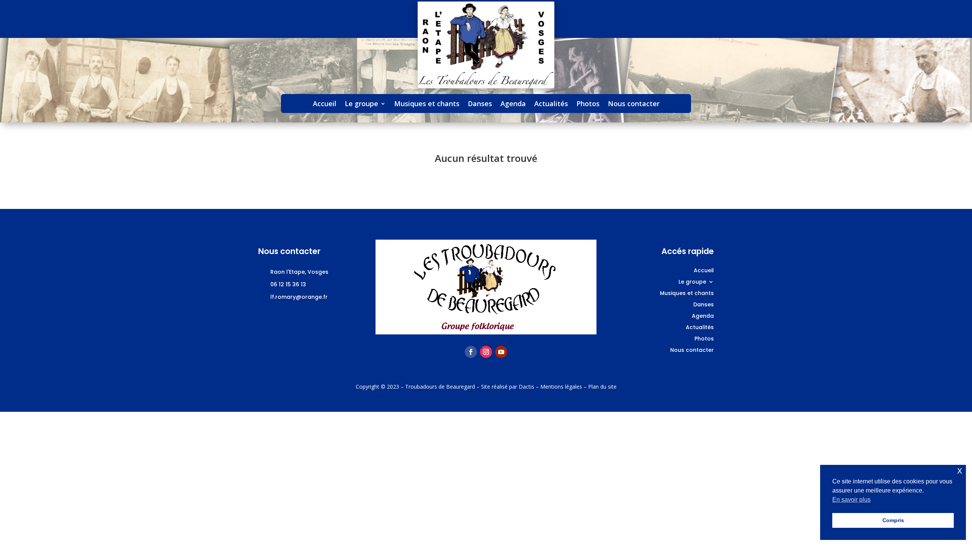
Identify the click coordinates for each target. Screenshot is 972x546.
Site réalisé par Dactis (507, 386)
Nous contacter (634, 104)
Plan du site (602, 386)
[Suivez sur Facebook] (471, 352)
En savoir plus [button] (851, 499)
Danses (480, 104)
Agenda (513, 104)
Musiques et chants (426, 104)
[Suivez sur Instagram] (486, 352)
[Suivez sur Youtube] (501, 352)
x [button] (959, 470)
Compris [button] (893, 520)
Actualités (551, 104)
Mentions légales (561, 386)
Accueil (324, 104)
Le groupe (361, 104)
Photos (588, 104)
